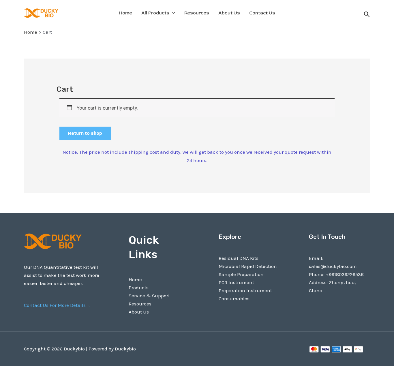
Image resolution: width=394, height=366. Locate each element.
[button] (367, 14)
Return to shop (85, 133)
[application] (172, 13)
